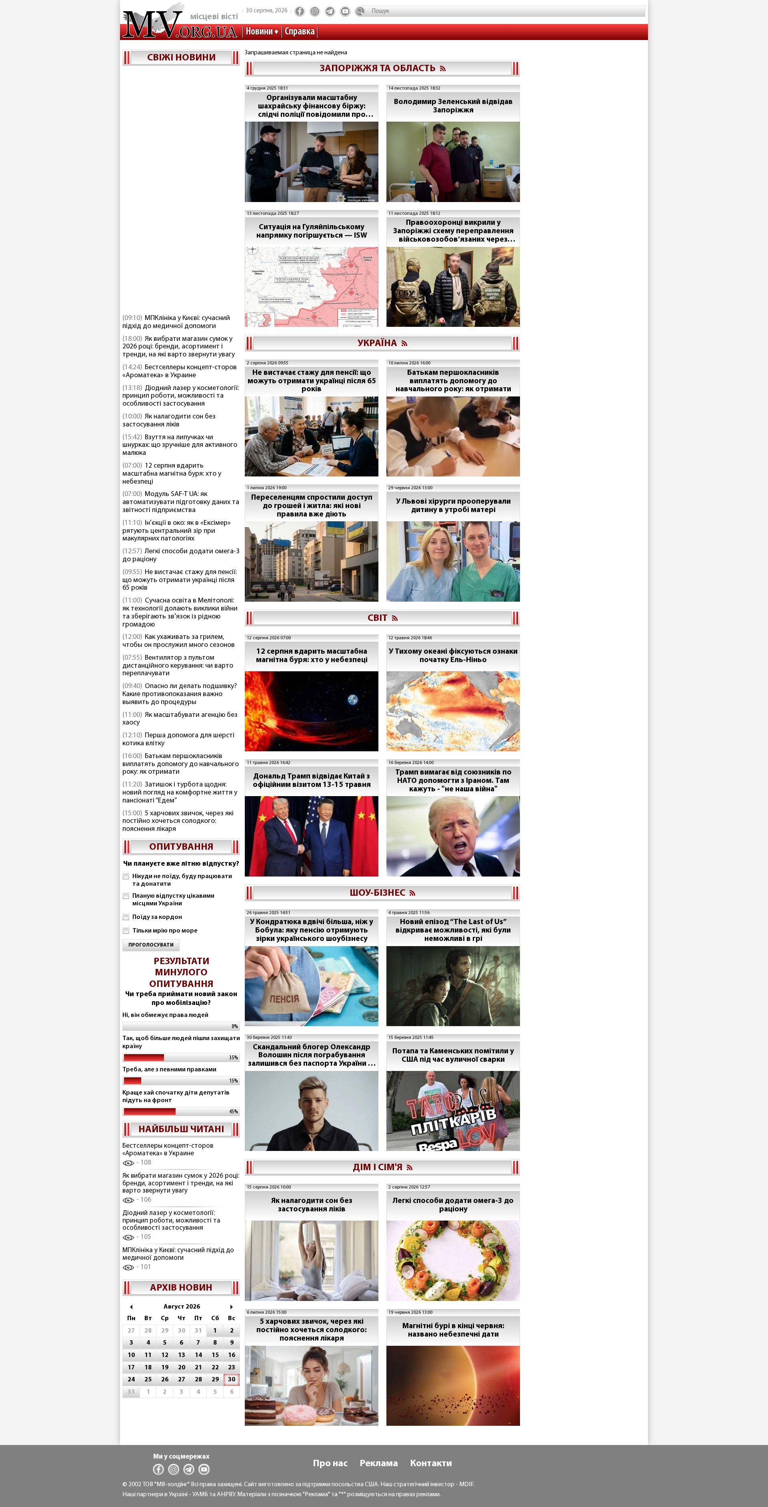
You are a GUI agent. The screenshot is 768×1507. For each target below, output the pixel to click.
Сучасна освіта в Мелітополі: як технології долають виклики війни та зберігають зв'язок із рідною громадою (180, 612)
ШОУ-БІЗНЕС (377, 893)
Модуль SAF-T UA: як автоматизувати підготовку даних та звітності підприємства (180, 502)
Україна (377, 343)
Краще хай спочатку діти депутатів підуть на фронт (176, 1097)
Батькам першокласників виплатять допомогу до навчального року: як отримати (180, 764)
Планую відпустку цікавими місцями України (173, 900)
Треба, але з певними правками (169, 1070)
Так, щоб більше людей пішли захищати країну (181, 1042)
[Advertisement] (181, 191)
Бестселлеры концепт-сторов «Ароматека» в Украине (179, 371)
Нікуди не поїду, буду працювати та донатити (182, 880)
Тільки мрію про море (165, 931)
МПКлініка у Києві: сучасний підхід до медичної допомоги (176, 322)
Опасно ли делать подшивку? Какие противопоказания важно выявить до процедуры (179, 694)
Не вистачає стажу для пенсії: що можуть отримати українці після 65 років (179, 580)
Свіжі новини (181, 58)
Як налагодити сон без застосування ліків (169, 420)
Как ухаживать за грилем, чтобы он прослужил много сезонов (178, 641)
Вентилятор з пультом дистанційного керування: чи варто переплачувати (177, 666)
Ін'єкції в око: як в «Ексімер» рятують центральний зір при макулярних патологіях (176, 531)
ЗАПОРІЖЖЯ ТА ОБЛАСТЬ (378, 69)
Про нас (330, 1464)
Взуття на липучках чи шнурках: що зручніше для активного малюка (179, 445)
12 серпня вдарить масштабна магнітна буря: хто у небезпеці (171, 474)
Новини (259, 31)
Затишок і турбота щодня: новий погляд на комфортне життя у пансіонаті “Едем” (179, 793)
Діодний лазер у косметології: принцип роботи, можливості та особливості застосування (180, 396)
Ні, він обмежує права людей (165, 1015)
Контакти (431, 1464)
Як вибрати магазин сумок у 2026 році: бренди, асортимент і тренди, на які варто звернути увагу (178, 347)
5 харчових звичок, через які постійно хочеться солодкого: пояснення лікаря (178, 821)
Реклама (379, 1464)
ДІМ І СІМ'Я (377, 1168)
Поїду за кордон (157, 917)
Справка (300, 31)
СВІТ (378, 618)
